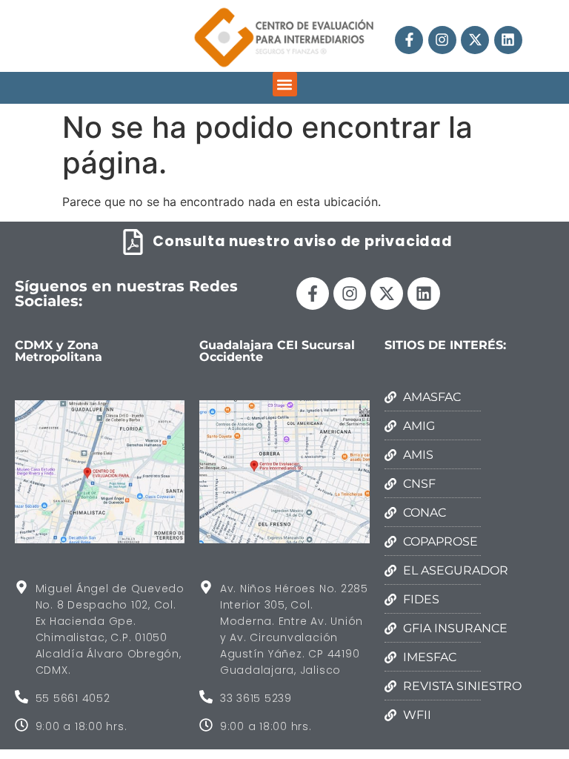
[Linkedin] (508, 40)
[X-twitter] (475, 40)
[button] (285, 84)
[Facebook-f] (409, 40)
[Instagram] (442, 40)
